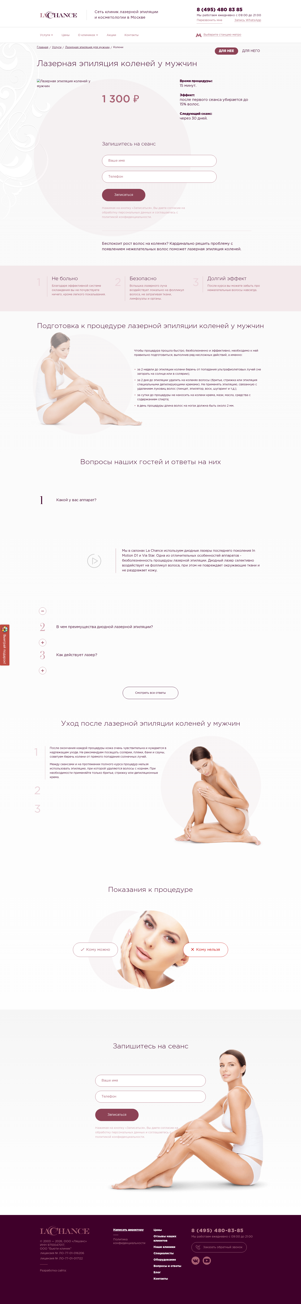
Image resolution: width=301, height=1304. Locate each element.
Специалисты (164, 1253)
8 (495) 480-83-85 (217, 1230)
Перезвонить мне (209, 20)
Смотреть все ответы (150, 693)
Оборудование (165, 1260)
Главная (42, 47)
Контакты (131, 35)
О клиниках (86, 35)
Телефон (115, 176)
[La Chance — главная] (58, 14)
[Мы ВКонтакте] (195, 1261)
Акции (111, 35)
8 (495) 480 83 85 (219, 10)
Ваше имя (116, 160)
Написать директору (128, 1230)
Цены (66, 35)
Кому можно (98, 949)
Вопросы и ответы (167, 1266)
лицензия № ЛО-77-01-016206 (62, 1253)
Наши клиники (164, 1247)
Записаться (123, 194)
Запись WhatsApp (247, 20)
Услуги (45, 35)
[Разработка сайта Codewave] (79, 1269)
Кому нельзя (208, 949)
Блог (157, 1272)
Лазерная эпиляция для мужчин (87, 47)
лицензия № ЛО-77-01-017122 (61, 1258)
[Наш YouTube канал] (207, 1261)
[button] (150, 500)
